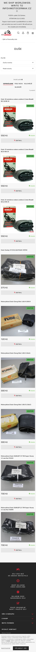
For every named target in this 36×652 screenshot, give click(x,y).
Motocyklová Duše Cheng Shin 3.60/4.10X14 (16, 301)
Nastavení (5, 648)
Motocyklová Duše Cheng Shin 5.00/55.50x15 (16, 404)
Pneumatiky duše (12, 39)
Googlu (8, 640)
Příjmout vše (21, 648)
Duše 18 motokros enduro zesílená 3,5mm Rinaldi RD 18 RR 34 (17, 100)
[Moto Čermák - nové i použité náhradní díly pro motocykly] (6, 33)
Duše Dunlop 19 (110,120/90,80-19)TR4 (14, 250)
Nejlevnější (28, 84)
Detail (18, 140)
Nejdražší (18, 87)
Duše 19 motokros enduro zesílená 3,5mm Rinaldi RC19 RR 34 (17, 150)
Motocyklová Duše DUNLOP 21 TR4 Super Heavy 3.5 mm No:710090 (17, 509)
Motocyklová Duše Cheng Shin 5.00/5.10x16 (15, 353)
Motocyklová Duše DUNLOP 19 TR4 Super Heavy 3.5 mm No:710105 (17, 457)
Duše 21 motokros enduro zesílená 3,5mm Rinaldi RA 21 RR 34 (17, 201)
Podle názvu (19, 84)
